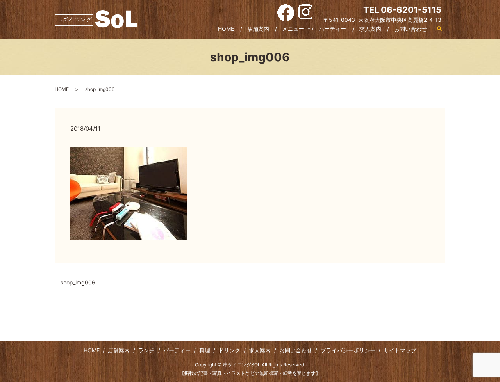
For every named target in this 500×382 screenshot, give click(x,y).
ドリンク (229, 350)
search (439, 29)
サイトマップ (400, 350)
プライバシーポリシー (348, 350)
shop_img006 (78, 282)
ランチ (146, 350)
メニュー (293, 28)
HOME (226, 28)
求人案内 (370, 28)
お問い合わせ (410, 28)
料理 (204, 350)
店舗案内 (258, 28)
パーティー (332, 28)
